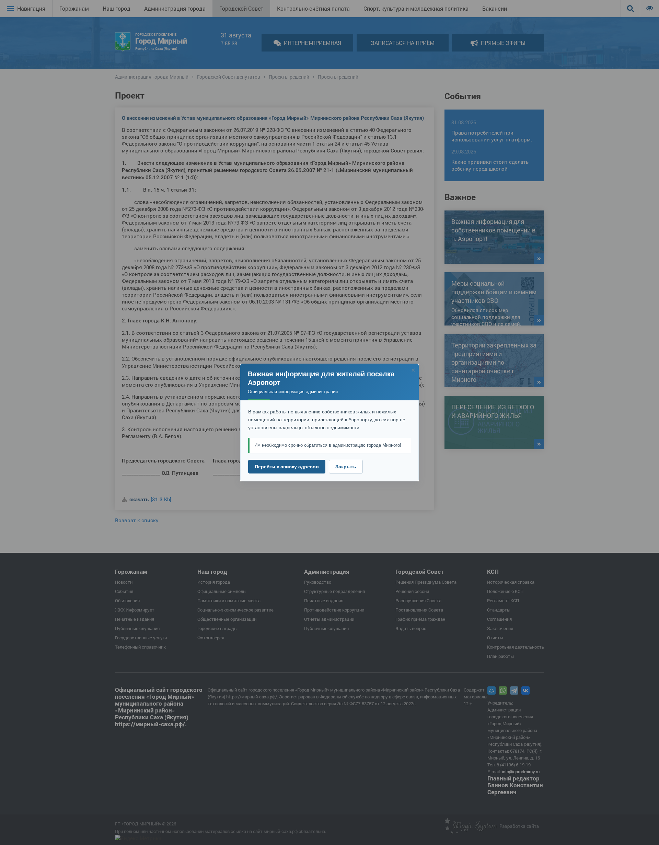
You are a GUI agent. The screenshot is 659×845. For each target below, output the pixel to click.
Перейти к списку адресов (287, 466)
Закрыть (345, 466)
